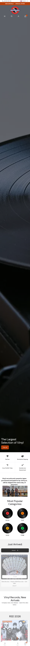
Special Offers (20, 3)
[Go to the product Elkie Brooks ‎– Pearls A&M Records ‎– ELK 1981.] (14, 567)
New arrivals (9, 3)
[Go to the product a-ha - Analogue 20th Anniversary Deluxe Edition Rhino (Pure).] (14, 632)
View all (5, 447)
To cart (15, 576)
